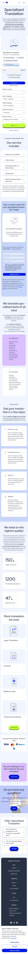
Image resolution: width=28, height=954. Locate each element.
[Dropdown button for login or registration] (24, 2)
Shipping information (14, 871)
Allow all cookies (14, 950)
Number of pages (7, 89)
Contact (14, 868)
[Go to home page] (6, 2)
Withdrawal (14, 874)
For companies (14, 888)
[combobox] (12, 99)
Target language (7, 103)
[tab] (14, 83)
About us (14, 882)
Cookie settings (14, 942)
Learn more (14, 938)
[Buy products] (19, 2)
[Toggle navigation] (3, 3)
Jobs (14, 897)
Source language (7, 96)
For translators (14, 900)
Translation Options (7, 109)
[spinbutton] (14, 92)
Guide (14, 885)
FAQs (14, 865)
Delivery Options (7, 116)
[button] (14, 728)
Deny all (14, 946)
